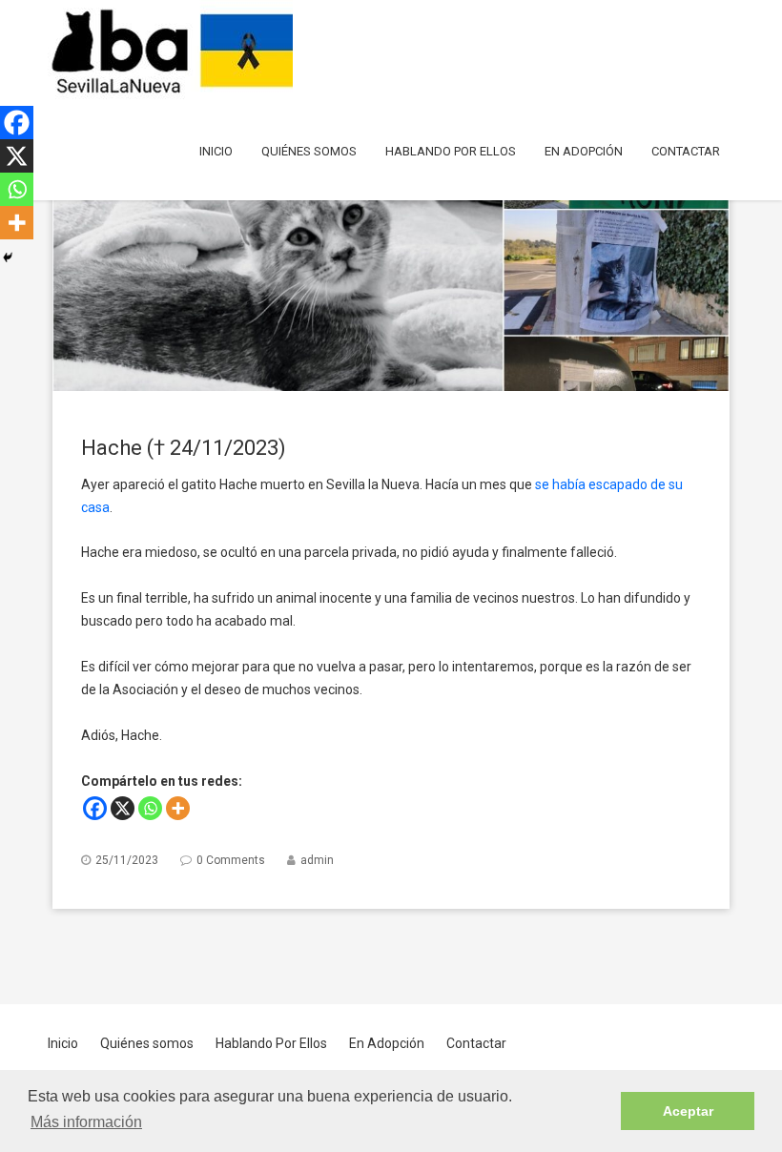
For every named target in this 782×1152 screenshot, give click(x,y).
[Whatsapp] (150, 808)
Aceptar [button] (688, 1111)
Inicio (216, 151)
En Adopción (584, 151)
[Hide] (7, 257)
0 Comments (230, 860)
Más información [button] (86, 1122)
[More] (178, 808)
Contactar (685, 151)
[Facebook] (95, 808)
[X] (122, 808)
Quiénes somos (309, 151)
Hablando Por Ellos (450, 151)
